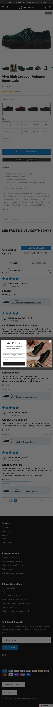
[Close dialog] (50, 341)
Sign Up (14, 363)
